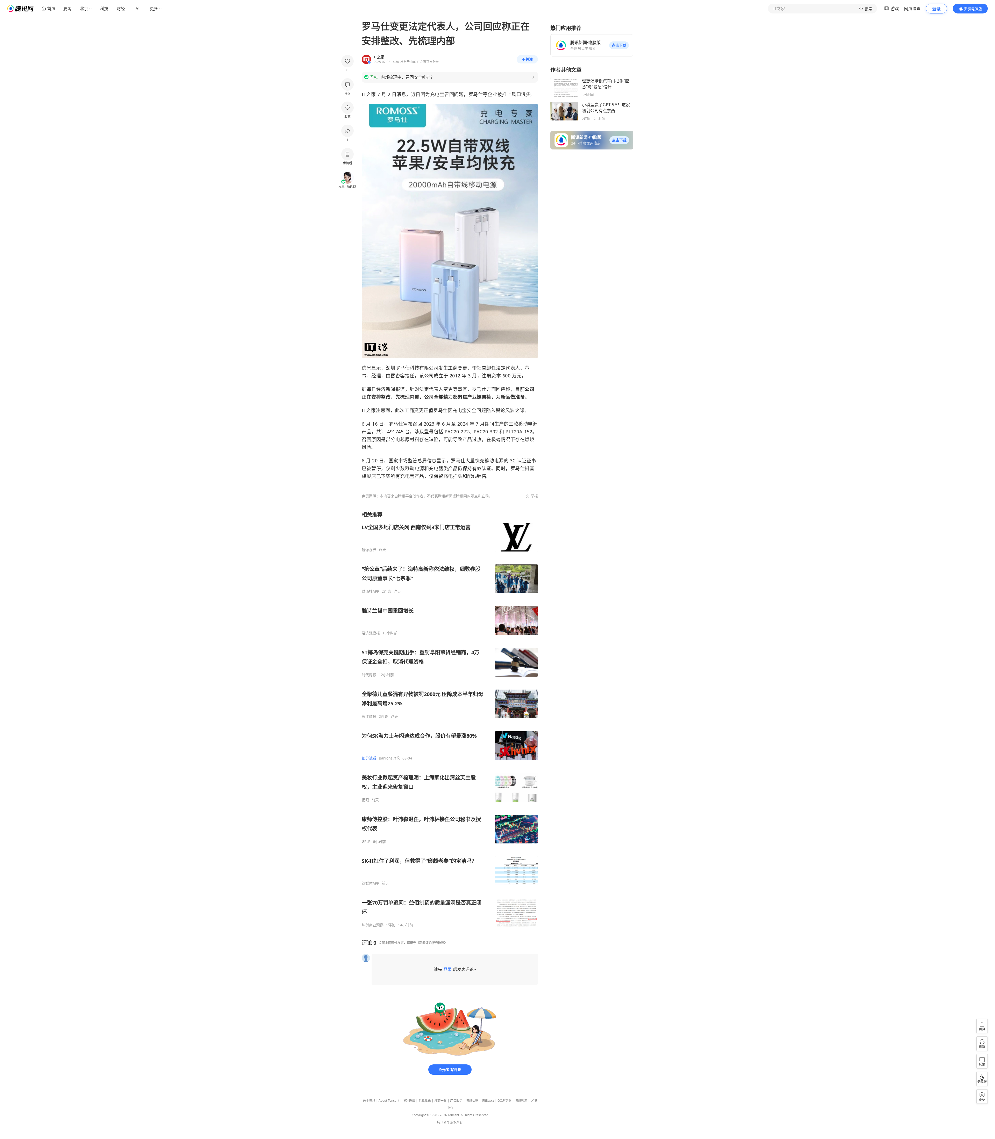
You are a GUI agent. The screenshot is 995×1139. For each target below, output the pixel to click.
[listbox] (450, 719)
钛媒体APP (370, 883)
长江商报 (369, 716)
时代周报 (369, 675)
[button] (619, 45)
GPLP (366, 841)
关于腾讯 (369, 1100)
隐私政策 (424, 1100)
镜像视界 (369, 549)
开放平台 (440, 1100)
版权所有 (456, 1122)
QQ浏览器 (504, 1100)
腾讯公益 (488, 1100)
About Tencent (389, 1100)
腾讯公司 (443, 1122)
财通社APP (370, 591)
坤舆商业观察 (372, 925)
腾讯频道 (521, 1100)
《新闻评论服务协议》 (431, 943)
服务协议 (409, 1100)
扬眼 (365, 800)
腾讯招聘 (472, 1100)
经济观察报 (371, 633)
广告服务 (456, 1100)
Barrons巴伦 (389, 758)
